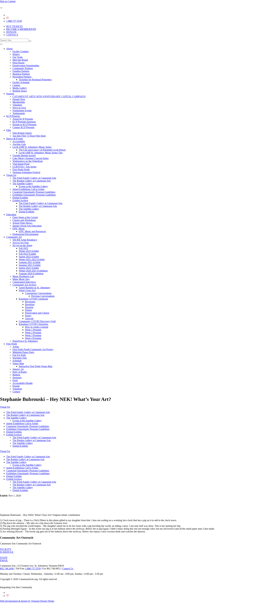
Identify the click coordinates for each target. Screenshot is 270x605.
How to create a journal (36, 327)
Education (11, 214)
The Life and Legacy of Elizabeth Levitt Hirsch (42, 150)
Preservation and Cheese (37, 313)
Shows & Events (14, 138)
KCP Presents (13, 116)
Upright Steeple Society (24, 155)
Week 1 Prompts (33, 329)
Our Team (17, 57)
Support (10, 93)
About (9, 48)
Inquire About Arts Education (27, 225)
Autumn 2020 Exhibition (31, 273)
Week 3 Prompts (33, 335)
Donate (16, 386)
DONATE (11, 32)
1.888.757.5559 (14, 21)
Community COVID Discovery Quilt (37, 321)
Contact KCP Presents (23, 127)
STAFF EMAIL (4, 559)
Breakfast (29, 304)
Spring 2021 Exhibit (29, 268)
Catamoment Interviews (24, 282)
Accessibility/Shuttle (22, 383)
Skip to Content (7, 1)
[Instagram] (7, 18)
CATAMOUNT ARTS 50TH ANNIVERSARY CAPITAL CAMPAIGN (49, 96)
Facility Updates (20, 51)
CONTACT (12, 34)
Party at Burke (19, 372)
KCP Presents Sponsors (24, 121)
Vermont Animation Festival (26, 172)
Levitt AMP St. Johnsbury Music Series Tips (40, 152)
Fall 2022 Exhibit (27, 254)
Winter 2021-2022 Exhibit (32, 259)
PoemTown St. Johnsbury (25, 341)
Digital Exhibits (20, 197)
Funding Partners (20, 71)
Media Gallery (19, 88)
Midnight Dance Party (23, 352)
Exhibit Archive (20, 200)
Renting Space (19, 90)
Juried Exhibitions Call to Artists (28, 189)
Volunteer (17, 105)
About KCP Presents (22, 119)
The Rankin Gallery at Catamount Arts (31, 180)
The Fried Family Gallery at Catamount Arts (34, 178)
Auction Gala (19, 144)
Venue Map (18, 363)
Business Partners (21, 74)
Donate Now (18, 99)
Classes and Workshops (24, 220)
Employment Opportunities (25, 65)
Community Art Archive (24, 284)
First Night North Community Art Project (32, 349)
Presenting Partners (21, 76)
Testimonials (18, 113)
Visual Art (11, 175)
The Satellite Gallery (22, 183)
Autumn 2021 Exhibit (29, 262)
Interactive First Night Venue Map (35, 366)
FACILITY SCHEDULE (6, 550)
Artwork (29, 318)
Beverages (30, 301)
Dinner (28, 310)
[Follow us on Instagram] (7, 595)
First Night (11, 343)
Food (15, 380)
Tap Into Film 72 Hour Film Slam (29, 135)
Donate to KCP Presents (24, 124)
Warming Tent (19, 358)
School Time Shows (22, 223)
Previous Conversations (43, 296)
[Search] (30, 41)
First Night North (21, 169)
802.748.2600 (7, 568)
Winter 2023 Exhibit (29, 251)
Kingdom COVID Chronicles (33, 324)
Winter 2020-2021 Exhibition (33, 270)
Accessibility (18, 141)
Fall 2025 (23, 248)
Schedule (17, 360)
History (16, 54)
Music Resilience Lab (23, 276)
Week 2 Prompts (33, 332)
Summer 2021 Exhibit (29, 265)
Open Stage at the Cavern (25, 217)
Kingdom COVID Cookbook (33, 299)
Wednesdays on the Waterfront (27, 161)
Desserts (29, 307)
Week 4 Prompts (33, 338)
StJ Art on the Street (22, 245)
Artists (15, 346)
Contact (16, 85)
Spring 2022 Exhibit (29, 256)
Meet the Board (20, 60)
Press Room (18, 62)
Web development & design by (27, 601)
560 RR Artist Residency (24, 239)
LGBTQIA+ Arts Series (24, 166)
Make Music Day (21, 279)
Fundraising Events (22, 110)
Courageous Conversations (38, 293)
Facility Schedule (21, 82)
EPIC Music (18, 228)
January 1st (18, 369)
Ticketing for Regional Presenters (35, 79)
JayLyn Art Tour (20, 242)
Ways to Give (19, 107)
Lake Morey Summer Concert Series (30, 158)
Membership (18, 102)
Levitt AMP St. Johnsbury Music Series (31, 147)
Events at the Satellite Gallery (33, 186)
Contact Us (67, 568)
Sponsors (17, 377)
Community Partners (22, 68)
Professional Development (25, 234)
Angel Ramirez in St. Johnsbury (34, 287)
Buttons (16, 374)
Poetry (28, 315)
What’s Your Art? (27, 290)
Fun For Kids (19, 355)
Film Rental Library (22, 133)
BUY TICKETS (14, 26)
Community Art (14, 237)
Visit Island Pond (20, 164)
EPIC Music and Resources (32, 231)
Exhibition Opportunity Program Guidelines (34, 194)
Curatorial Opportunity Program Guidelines (33, 192)
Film (8, 130)
